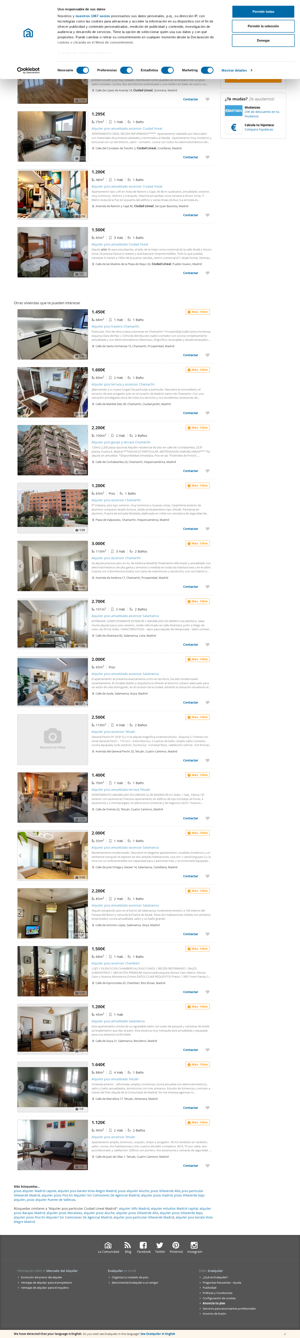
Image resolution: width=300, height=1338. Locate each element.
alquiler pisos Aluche (99, 1213)
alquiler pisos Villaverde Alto (137, 1213)
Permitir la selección (263, 26)
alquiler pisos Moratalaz (64, 1213)
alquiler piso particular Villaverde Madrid (143, 1217)
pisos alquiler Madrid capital (35, 1191)
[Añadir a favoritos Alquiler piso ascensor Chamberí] (207, 991)
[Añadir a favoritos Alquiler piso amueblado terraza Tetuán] (207, 818)
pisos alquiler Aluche (133, 1191)
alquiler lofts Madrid (134, 1208)
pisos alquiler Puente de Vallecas (51, 1200)
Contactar (190, 99)
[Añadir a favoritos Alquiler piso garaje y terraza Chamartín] (207, 470)
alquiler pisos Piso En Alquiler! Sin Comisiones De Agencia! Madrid (63, 1217)
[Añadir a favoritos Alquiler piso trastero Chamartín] (207, 355)
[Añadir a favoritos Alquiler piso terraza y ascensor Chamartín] (207, 413)
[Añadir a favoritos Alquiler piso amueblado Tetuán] (207, 1107)
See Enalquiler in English (158, 1334)
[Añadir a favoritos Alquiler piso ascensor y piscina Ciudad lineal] (207, 99)
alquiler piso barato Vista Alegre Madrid (87, 1191)
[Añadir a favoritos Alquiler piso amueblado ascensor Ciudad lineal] (207, 157)
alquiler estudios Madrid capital (174, 1208)
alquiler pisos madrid (157, 1195)
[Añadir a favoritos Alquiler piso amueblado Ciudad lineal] (207, 272)
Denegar (263, 40)
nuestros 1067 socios (93, 16)
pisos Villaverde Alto (165, 1191)
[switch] (126, 70)
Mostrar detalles (234, 70)
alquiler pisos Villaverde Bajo (181, 1213)
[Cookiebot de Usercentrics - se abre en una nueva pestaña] (28, 70)
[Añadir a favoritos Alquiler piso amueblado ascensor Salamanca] (207, 644)
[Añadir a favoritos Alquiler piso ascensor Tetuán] (207, 760)
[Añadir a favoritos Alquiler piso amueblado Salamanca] (207, 1049)
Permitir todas (263, 11)
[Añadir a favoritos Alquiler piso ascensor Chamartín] (207, 528)
